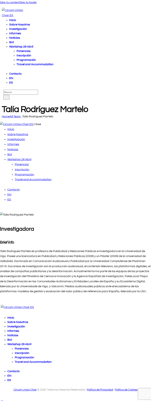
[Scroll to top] (2, 399)
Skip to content (10, 2)
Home (6, 116)
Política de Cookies (126, 389)
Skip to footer (28, 2)
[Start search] (6, 97)
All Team (15, 116)
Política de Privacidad (100, 389)
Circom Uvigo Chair (25, 389)
